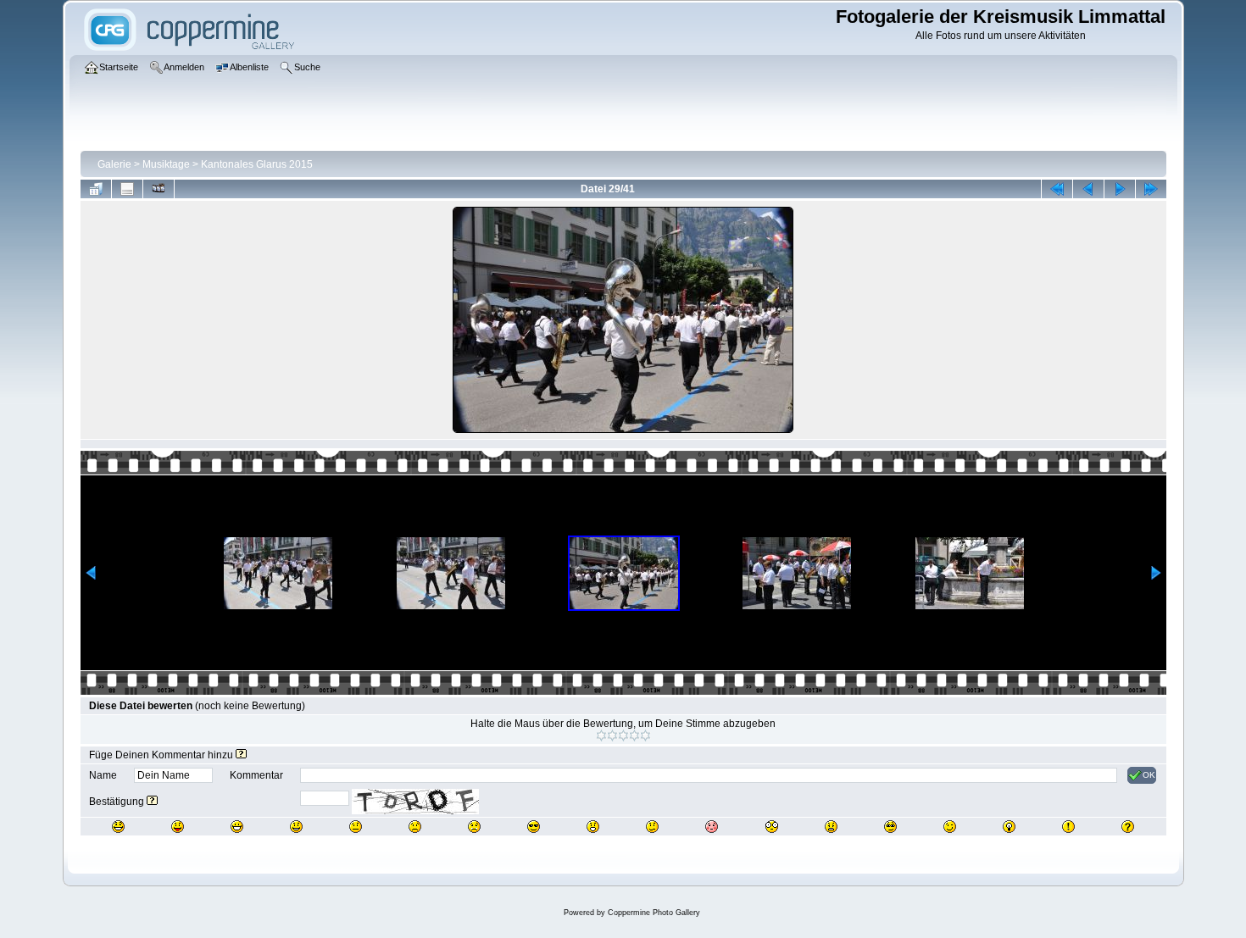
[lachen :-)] (296, 826)
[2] (612, 735)
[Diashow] (158, 189)
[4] (634, 735)
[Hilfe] (241, 755)
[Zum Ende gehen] (1151, 189)
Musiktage (166, 164)
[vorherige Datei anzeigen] (1088, 189)
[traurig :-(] (415, 826)
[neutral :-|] (355, 826)
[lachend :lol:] (118, 826)
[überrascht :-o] (593, 826)
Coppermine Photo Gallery (654, 912)
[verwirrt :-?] (652, 826)
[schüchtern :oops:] (711, 826)
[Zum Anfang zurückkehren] (1057, 189)
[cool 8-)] (533, 826)
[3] (623, 735)
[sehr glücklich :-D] (237, 826)
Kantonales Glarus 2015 (257, 164)
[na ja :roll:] (890, 826)
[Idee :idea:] (1009, 826)
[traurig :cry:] (474, 826)
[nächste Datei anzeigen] (1119, 189)
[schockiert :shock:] (771, 826)
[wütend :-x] (831, 826)
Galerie (114, 164)
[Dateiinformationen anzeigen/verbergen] (127, 189)
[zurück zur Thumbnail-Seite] (96, 189)
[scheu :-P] (177, 826)
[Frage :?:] (1127, 826)
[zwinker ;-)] (949, 826)
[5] (645, 735)
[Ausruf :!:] (1068, 826)
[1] (601, 735)
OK (1149, 775)
